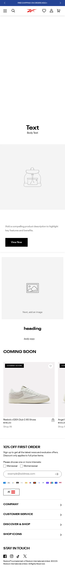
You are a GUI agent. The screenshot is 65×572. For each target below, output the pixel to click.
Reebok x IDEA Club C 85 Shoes (19, 420)
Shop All (7, 427)
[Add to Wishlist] (50, 366)
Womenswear (31, 466)
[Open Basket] (58, 10)
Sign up (57, 474)
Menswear (12, 466)
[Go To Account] (51, 10)
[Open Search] (13, 11)
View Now (16, 242)
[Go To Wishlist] (44, 10)
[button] (5, 3)
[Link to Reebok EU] (31, 10)
